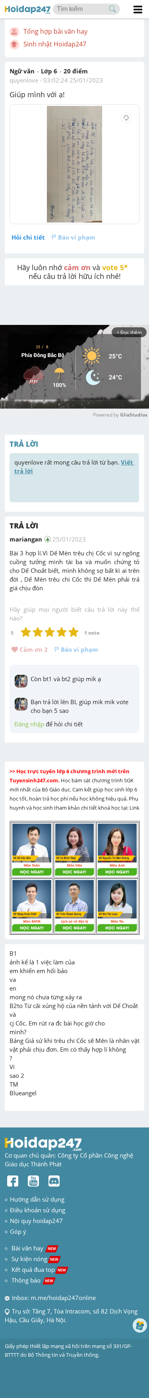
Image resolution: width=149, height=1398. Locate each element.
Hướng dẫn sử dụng (37, 1199)
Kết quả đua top (39, 1269)
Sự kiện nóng (35, 1259)
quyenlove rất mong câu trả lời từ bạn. (74, 466)
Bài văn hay (33, 1248)
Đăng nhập (29, 724)
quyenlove (24, 80)
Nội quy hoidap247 (36, 1221)
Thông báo (32, 1280)
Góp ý (18, 1231)
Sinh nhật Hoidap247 (54, 44)
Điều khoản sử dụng (37, 1210)
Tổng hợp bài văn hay (55, 31)
